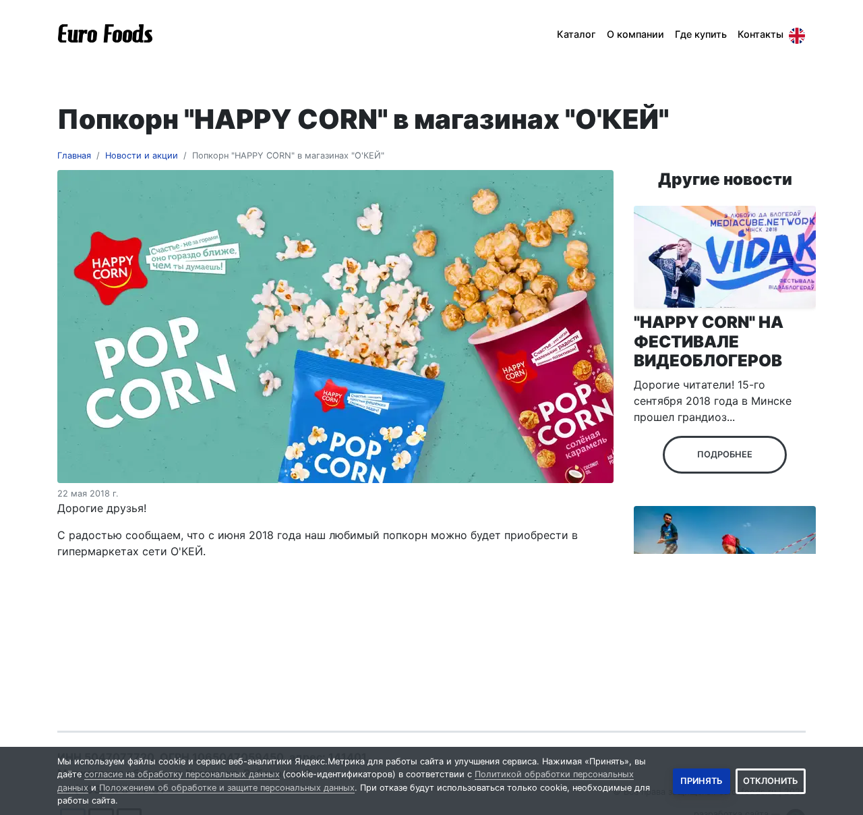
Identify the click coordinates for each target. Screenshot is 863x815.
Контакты (760, 34)
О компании (635, 34)
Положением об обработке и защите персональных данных (227, 788)
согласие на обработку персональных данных (182, 774)
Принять (701, 781)
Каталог (576, 34)
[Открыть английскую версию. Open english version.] (797, 34)
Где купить (701, 34)
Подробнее (724, 454)
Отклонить (770, 781)
